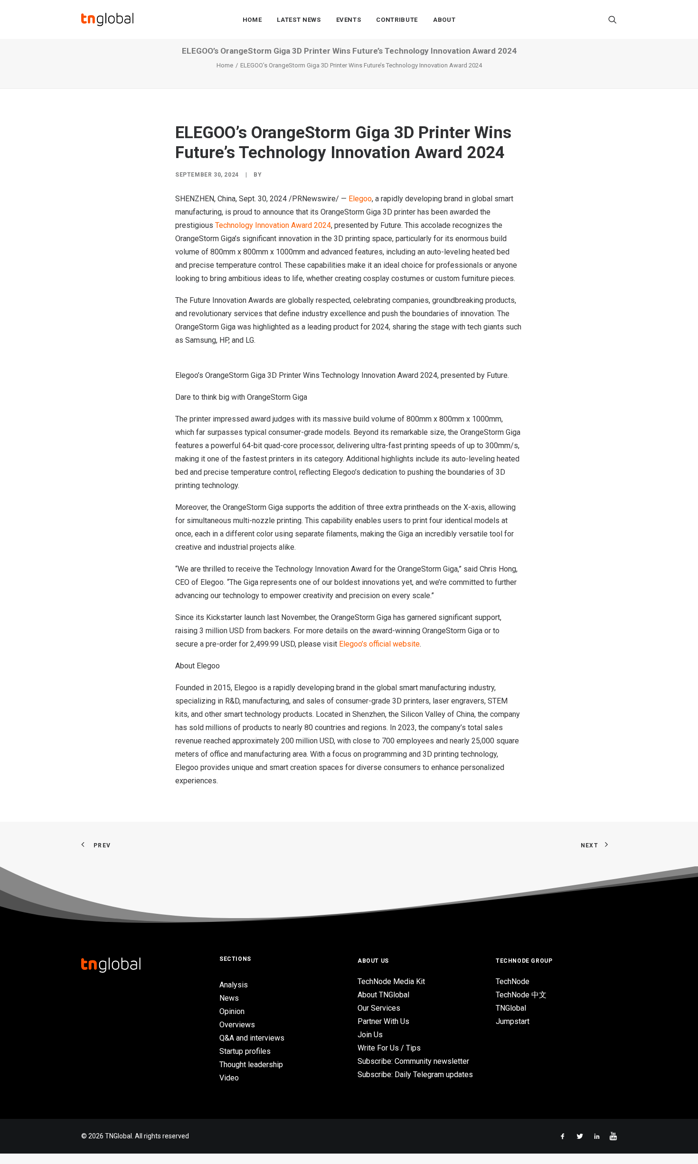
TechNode (512, 981)
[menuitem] (252, 19)
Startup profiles (245, 1051)
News (229, 998)
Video (229, 1077)
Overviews (237, 1024)
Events (348, 19)
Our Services (379, 1008)
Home (252, 19)
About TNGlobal (383, 994)
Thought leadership (251, 1064)
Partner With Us (383, 1021)
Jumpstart (512, 1021)
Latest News (299, 19)
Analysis (233, 984)
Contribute (397, 19)
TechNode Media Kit (391, 981)
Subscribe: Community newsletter (413, 1061)
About (444, 19)
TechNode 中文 (521, 994)
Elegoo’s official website (379, 643)
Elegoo (360, 198)
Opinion (232, 1011)
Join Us (370, 1034)
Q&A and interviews (251, 1037)
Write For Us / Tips (389, 1047)
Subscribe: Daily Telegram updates (415, 1074)
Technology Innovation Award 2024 (273, 225)
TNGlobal (511, 1008)
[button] (612, 19)
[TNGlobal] (107, 19)
